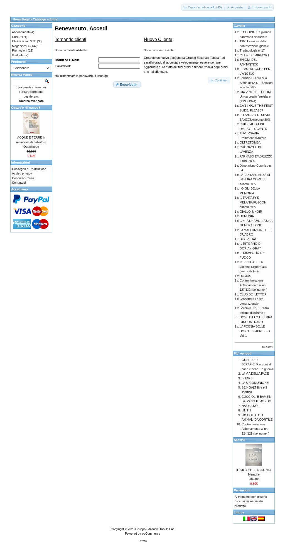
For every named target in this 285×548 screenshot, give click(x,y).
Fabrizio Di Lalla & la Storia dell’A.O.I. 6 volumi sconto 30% (256, 82)
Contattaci (19, 182)
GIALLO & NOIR (251, 211)
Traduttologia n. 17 (252, 50)
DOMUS (245, 276)
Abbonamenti (21, 32)
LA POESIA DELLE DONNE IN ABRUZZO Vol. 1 (255, 331)
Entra (53, 19)
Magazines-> (21, 46)
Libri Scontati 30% (24, 41)
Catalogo (39, 19)
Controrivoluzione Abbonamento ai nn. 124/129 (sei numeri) (255, 429)
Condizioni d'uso (23, 178)
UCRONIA (247, 216)
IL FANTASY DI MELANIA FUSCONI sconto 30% (253, 202)
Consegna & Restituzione (29, 169)
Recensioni (242, 490)
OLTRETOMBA (250, 142)
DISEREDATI (248, 239)
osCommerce (151, 533)
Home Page (21, 19)
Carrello (239, 25)
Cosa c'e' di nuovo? (25, 107)
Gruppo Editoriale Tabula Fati (154, 529)
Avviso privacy (22, 173)
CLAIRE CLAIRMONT (254, 55)
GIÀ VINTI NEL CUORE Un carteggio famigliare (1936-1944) (256, 96)
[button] (203, 7)
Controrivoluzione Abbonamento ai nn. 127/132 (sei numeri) (253, 285)
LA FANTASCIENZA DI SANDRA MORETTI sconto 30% (255, 179)
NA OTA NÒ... (251, 406)
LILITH (246, 410)
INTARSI (247, 378)
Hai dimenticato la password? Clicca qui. (82, 75)
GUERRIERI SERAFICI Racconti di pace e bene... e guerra (257, 364)
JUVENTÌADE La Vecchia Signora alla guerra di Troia (253, 266)
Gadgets (18, 55)
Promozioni (19, 50)
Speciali (239, 440)
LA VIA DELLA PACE (255, 373)
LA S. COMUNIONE (255, 382)
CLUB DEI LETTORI (253, 294)
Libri (15, 36)
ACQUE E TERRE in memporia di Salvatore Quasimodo (31, 142)
